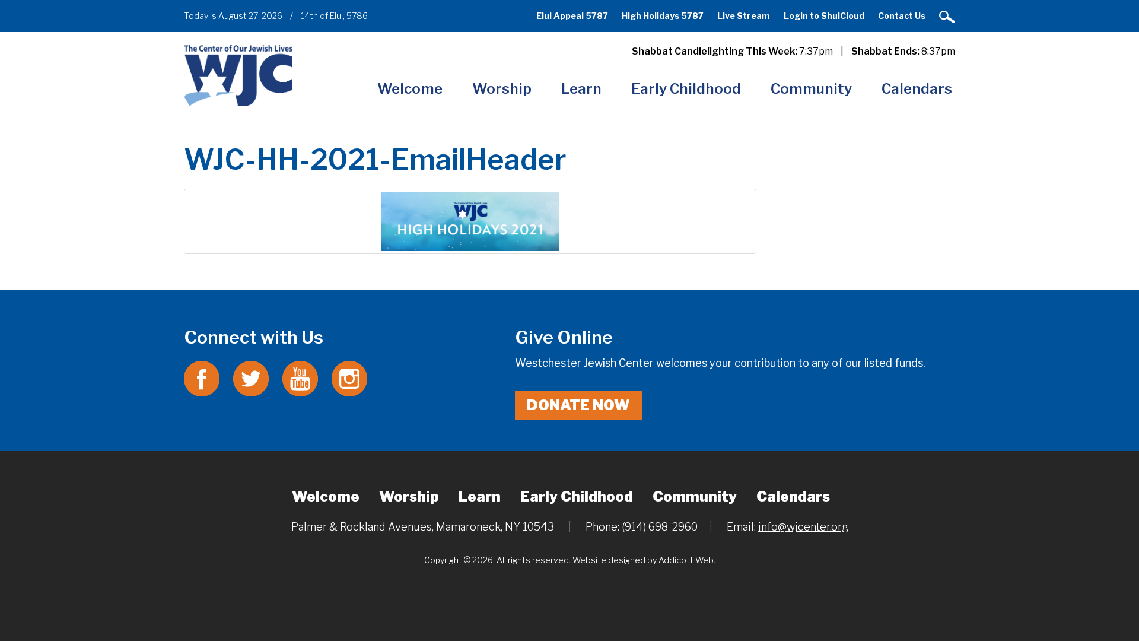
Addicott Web (686, 560)
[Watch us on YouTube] (300, 378)
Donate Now (578, 405)
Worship (502, 88)
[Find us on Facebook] (201, 378)
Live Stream (743, 16)
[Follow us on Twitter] (251, 378)
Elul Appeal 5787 (572, 16)
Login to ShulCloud (824, 16)
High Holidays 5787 (663, 16)
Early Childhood (686, 88)
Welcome (410, 88)
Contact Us (901, 16)
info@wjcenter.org (803, 527)
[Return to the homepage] (238, 75)
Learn (581, 88)
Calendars (917, 88)
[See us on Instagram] (349, 378)
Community (811, 88)
